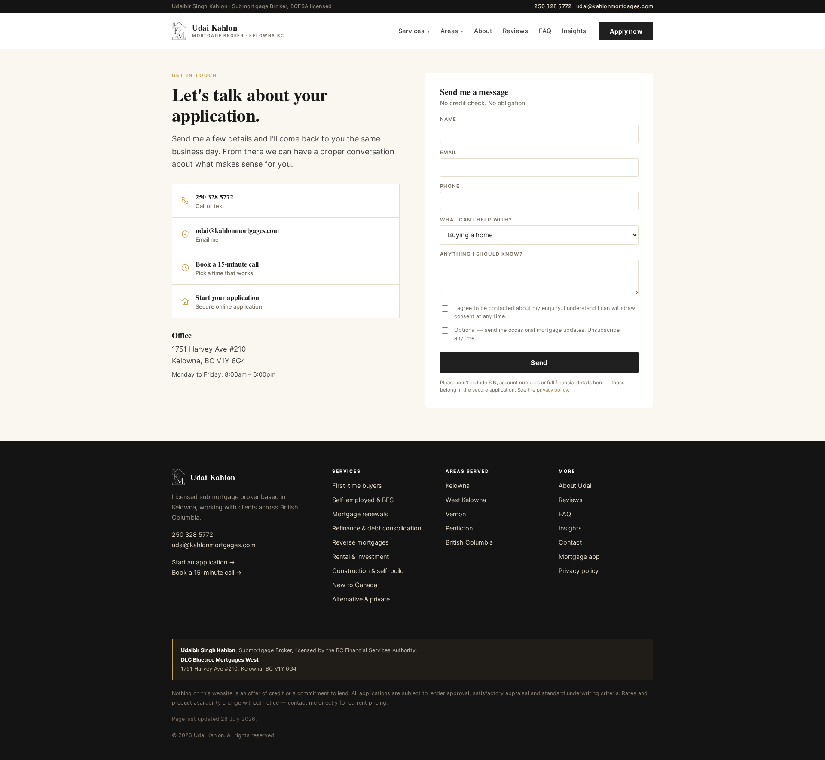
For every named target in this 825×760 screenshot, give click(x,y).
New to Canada (354, 585)
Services (414, 31)
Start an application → (203, 562)
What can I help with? (476, 220)
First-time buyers (357, 486)
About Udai (575, 486)
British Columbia (469, 542)
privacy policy (552, 390)
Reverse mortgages (360, 542)
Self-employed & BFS (363, 500)
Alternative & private (361, 599)
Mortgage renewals (360, 514)
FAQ (545, 30)
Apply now (626, 30)
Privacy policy (579, 571)
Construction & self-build (368, 571)
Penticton (459, 528)
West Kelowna (466, 500)
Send (539, 363)
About (483, 30)
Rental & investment (360, 557)
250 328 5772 (552, 6)
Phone (450, 186)
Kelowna (458, 486)
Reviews (515, 30)
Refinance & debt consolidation (376, 528)
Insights (574, 30)
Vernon (456, 514)
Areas (451, 31)
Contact (570, 542)
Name (448, 119)
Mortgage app (579, 557)
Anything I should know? (481, 254)
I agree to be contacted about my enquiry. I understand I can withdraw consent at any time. (544, 312)
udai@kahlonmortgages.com (614, 6)
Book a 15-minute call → (207, 572)
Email (448, 153)
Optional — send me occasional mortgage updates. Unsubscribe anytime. (537, 334)
